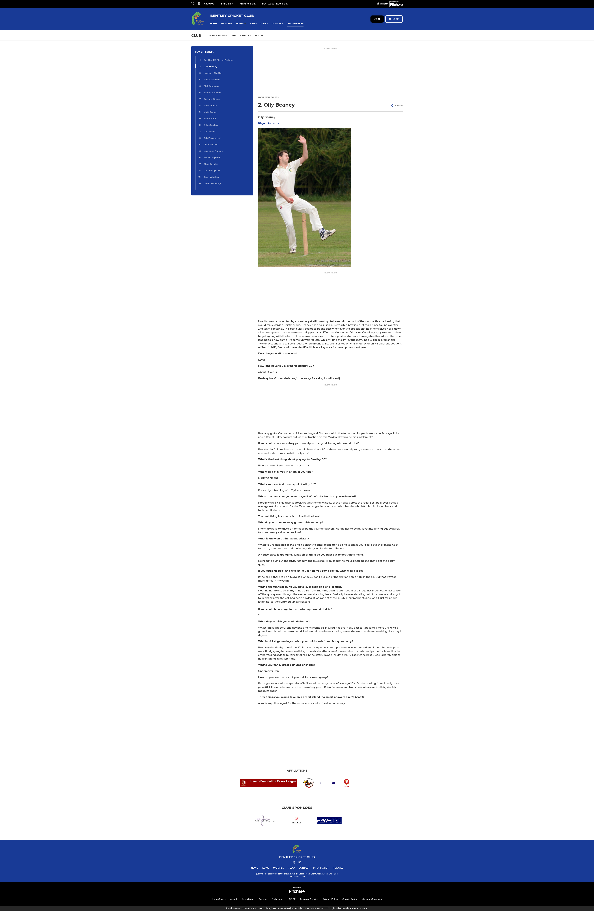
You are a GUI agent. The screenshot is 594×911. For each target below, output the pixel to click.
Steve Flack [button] (210, 118)
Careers (263, 899)
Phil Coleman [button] (211, 86)
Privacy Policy (330, 899)
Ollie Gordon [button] (211, 125)
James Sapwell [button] (212, 157)
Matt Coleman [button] (212, 79)
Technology (278, 899)
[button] (213, 24)
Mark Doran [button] (210, 105)
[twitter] (192, 4)
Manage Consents (372, 899)
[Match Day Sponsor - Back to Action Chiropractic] (264, 821)
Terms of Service (309, 899)
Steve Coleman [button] (212, 92)
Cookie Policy (349, 899)
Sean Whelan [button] (211, 177)
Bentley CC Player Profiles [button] (218, 60)
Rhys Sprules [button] (211, 164)
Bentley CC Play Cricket (275, 4)
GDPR (292, 899)
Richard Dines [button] (212, 99)
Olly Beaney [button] (210, 66)
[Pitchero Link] (396, 5)
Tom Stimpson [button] (212, 170)
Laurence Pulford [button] (213, 151)
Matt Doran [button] (210, 112)
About (233, 899)
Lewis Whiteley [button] (212, 183)
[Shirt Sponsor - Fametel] (329, 821)
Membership (226, 4)
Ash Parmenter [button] (212, 138)
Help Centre (219, 899)
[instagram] (199, 4)
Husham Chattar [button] (213, 73)
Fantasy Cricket (248, 4)
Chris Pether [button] (211, 144)
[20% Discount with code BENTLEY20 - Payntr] (297, 821)
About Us (209, 4)
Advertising (247, 899)
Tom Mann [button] (209, 131)
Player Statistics (268, 123)
